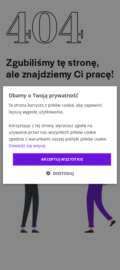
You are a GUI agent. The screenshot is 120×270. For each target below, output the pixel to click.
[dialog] (60, 135)
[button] (60, 173)
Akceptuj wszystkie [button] (62, 159)
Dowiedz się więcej (27, 145)
